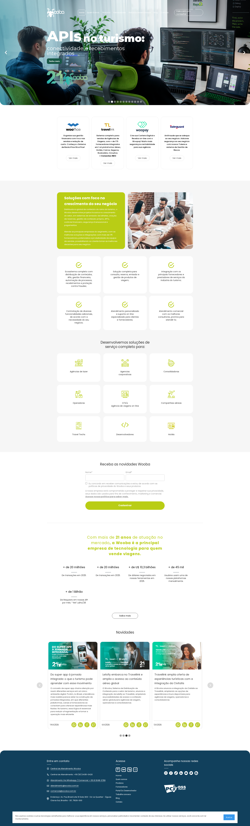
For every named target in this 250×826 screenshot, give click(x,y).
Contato (119, 802)
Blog (118, 798)
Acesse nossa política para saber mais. (106, 496)
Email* (129, 472)
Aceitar (229, 817)
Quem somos (121, 779)
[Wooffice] (124, 769)
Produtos (119, 783)
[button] (6, 52)
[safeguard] (129, 769)
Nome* (88, 472)
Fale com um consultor (183, 13)
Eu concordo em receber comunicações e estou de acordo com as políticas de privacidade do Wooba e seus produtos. (123, 484)
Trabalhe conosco (123, 794)
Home (119, 775)
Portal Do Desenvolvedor (126, 790)
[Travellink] (118, 769)
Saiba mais (54, 61)
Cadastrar (125, 505)
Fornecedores (121, 787)
